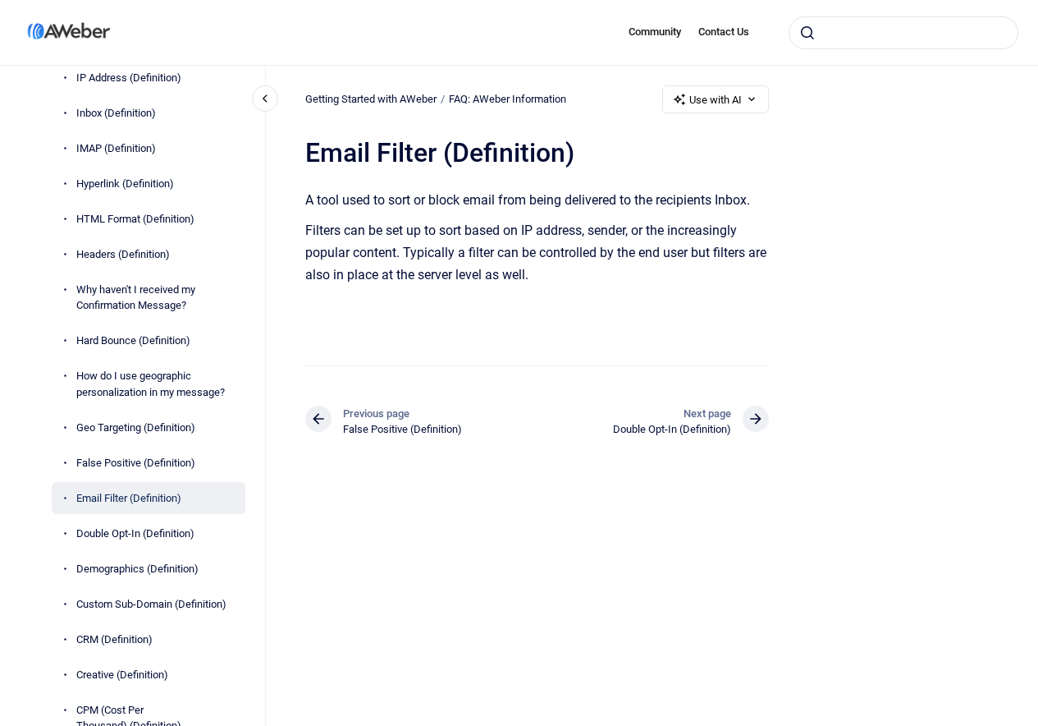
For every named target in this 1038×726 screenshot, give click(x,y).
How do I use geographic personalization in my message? (150, 384)
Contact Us (723, 31)
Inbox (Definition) (116, 113)
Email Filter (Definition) (128, 498)
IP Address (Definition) (128, 77)
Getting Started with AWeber (371, 99)
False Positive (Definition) (135, 463)
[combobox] (903, 32)
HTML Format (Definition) (135, 219)
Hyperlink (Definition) (125, 183)
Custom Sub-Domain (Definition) (151, 604)
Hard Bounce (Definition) (133, 340)
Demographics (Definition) (137, 569)
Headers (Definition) (123, 254)
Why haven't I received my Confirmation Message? (135, 297)
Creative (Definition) (122, 675)
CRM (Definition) (114, 639)
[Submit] (807, 33)
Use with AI (715, 100)
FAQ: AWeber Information (507, 99)
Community (655, 31)
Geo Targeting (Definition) (135, 427)
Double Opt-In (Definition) (135, 533)
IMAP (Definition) (116, 148)
